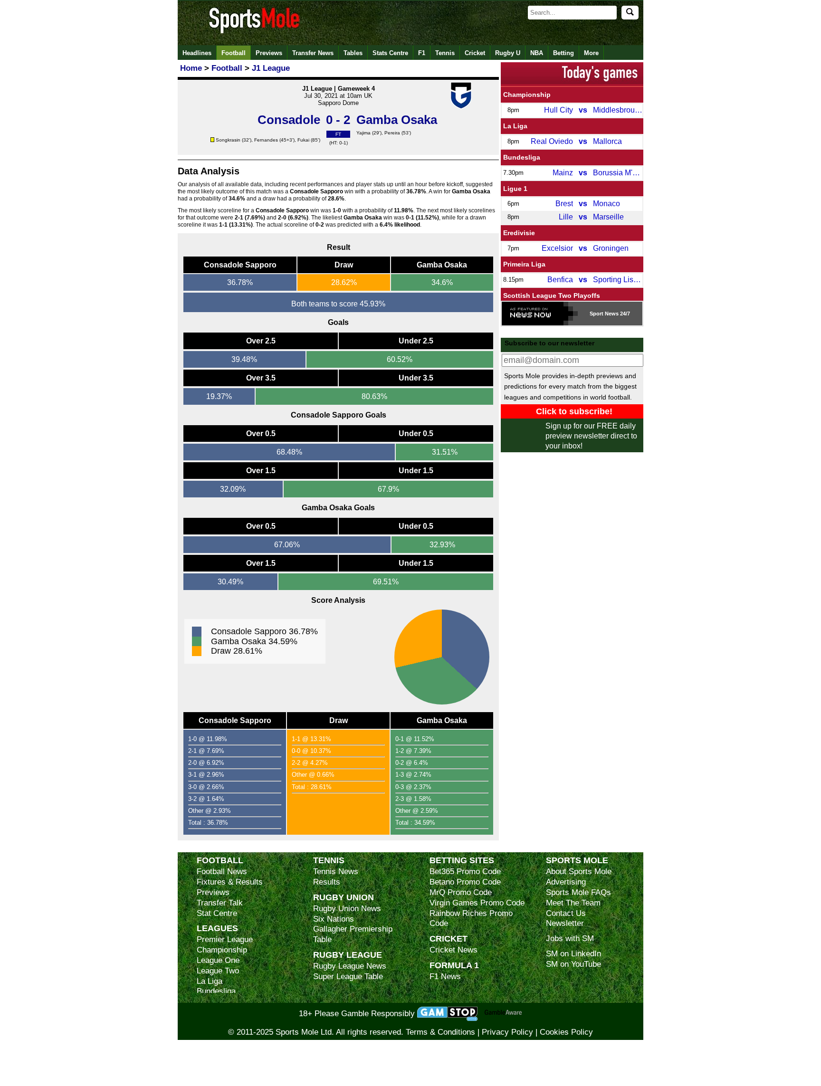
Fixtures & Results (230, 881)
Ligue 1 (515, 188)
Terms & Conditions (440, 1032)
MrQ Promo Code (461, 892)
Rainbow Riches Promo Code (471, 918)
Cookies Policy (566, 1032)
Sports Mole (577, 860)
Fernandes (266, 140)
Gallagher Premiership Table (352, 934)
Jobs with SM (570, 938)
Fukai (303, 140)
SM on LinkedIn (573, 953)
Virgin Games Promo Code (477, 902)
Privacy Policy (507, 1032)
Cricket (475, 53)
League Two (218, 970)
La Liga (515, 126)
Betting (563, 53)
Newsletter (565, 923)
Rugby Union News (347, 908)
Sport (596, 313)
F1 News (445, 976)
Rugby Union (343, 897)
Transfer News (313, 53)
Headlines (196, 53)
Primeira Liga (524, 264)
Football (233, 53)
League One (218, 960)
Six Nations (333, 919)
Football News (222, 871)
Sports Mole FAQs (578, 892)
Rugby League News (349, 966)
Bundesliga (521, 157)
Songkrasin (228, 140)
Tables (353, 53)
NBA (536, 53)
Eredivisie (519, 233)
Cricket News (453, 949)
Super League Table (348, 976)
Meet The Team (573, 902)
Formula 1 (454, 965)
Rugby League (347, 955)
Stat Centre (217, 913)
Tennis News (335, 871)
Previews (269, 53)
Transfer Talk (220, 902)
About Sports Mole (578, 871)
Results (326, 881)
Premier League (225, 939)
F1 (421, 53)
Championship (527, 94)
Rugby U (507, 53)
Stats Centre (390, 53)
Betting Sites (462, 860)
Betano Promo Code (465, 881)
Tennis (445, 53)
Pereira (392, 132)
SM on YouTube (573, 964)
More (591, 53)
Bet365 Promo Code (465, 871)
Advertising (566, 881)
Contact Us (566, 913)
